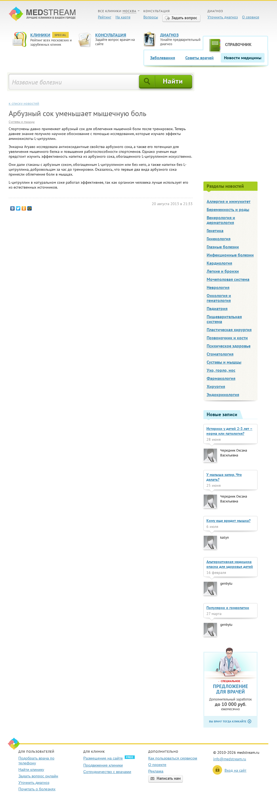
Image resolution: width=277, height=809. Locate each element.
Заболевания (162, 57)
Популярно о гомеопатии (227, 607)
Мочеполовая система (228, 279)
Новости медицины (242, 57)
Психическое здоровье (228, 345)
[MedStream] (42, 14)
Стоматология (220, 354)
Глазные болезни (223, 246)
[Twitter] (18, 208)
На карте (123, 17)
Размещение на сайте (103, 758)
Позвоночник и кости (227, 337)
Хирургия (216, 386)
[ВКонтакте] (12, 208)
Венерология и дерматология (221, 220)
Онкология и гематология (219, 298)
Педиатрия (217, 308)
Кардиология (219, 263)
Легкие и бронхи (223, 271)
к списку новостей (24, 103)
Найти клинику (31, 769)
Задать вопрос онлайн (38, 776)
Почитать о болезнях (36, 789)
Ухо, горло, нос (221, 370)
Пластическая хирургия (229, 329)
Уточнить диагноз (222, 17)
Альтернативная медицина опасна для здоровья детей (229, 564)
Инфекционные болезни (230, 255)
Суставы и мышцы (22, 122)
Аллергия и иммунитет (228, 201)
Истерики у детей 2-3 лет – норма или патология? (229, 431)
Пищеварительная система (224, 319)
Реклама (155, 771)
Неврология (218, 287)
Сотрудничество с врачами (107, 771)
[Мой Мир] (29, 208)
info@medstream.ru (229, 759)
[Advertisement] (235, 126)
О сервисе (250, 17)
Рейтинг (104, 17)
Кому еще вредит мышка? (228, 520)
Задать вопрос (184, 17)
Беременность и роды (228, 209)
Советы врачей (199, 57)
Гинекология (218, 238)
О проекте (157, 764)
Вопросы (150, 17)
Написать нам (169, 778)
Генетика (215, 230)
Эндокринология (223, 394)
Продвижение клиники (103, 765)
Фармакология (221, 378)
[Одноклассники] (24, 208)
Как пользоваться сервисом (172, 758)
